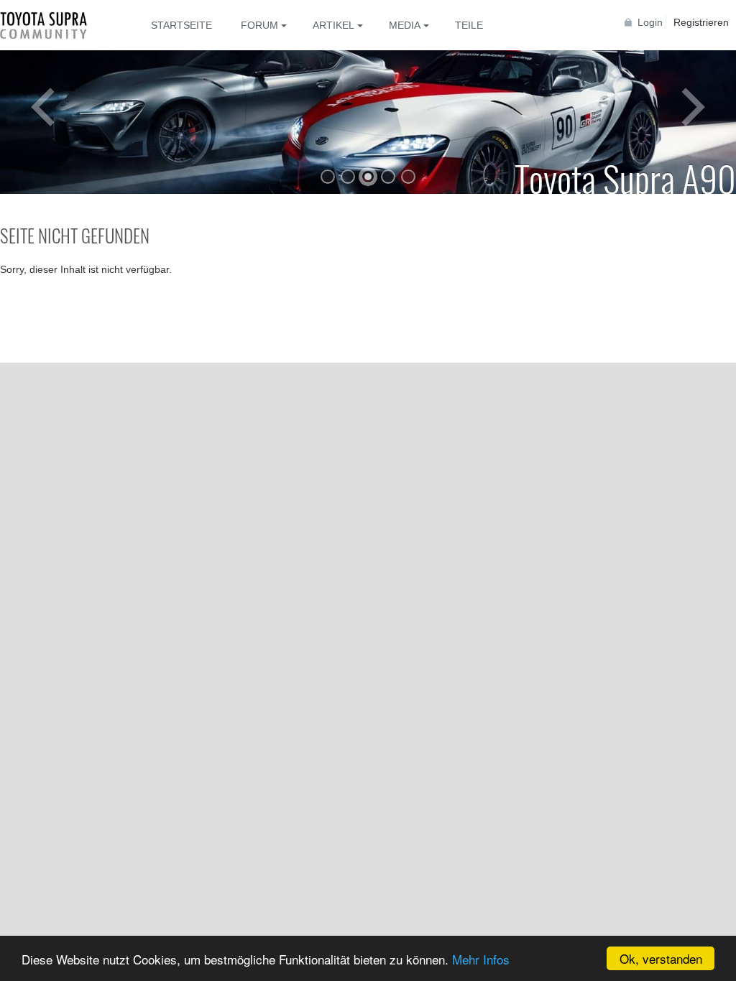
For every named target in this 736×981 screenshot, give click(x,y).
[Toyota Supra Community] (54, 25)
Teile (469, 25)
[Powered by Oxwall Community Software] (46, 355)
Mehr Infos (481, 959)
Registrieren (701, 22)
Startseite (181, 25)
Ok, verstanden (661, 958)
